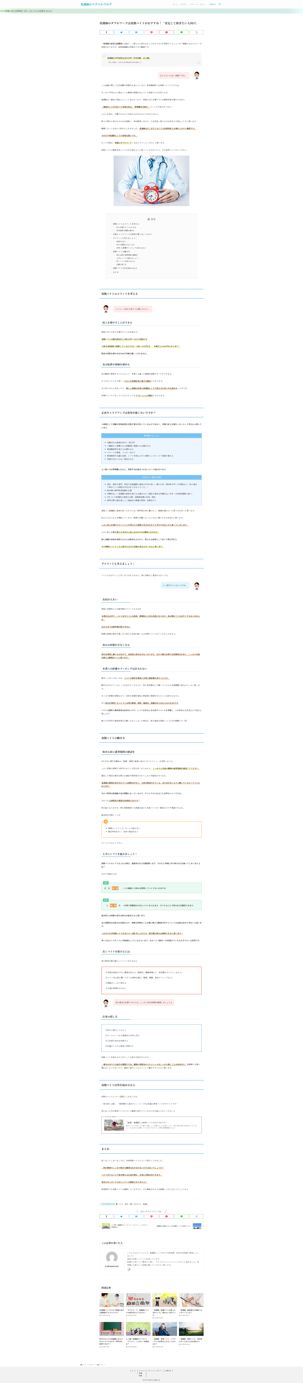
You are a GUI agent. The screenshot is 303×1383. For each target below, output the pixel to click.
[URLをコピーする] (196, 32)
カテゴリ (142, 1371)
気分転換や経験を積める (125, 230)
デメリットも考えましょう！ (125, 238)
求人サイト (137, 1204)
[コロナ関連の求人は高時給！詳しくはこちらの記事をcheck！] (151, 11)
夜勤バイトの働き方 (121, 251)
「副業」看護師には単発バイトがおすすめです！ (147, 1122)
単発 (126, 1204)
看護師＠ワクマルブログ (96, 4)
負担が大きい (121, 241)
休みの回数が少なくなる (125, 244)
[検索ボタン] (220, 4)
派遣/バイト (106, 1204)
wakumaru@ (112, 1266)
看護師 (145, 1204)
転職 (140, 1375)
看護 (113, 1204)
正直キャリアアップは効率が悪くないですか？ (133, 234)
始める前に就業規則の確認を (127, 255)
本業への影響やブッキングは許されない (131, 248)
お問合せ (168, 1371)
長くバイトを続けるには (125, 261)
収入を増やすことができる (126, 227)
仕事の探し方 (121, 264)
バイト (121, 1204)
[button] (106, 32)
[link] (129, 1269)
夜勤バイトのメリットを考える (126, 224)
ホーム (134, 1371)
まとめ (116, 272)
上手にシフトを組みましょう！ (128, 258)
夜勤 (130, 1204)
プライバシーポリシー (155, 1371)
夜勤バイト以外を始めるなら (125, 268)
